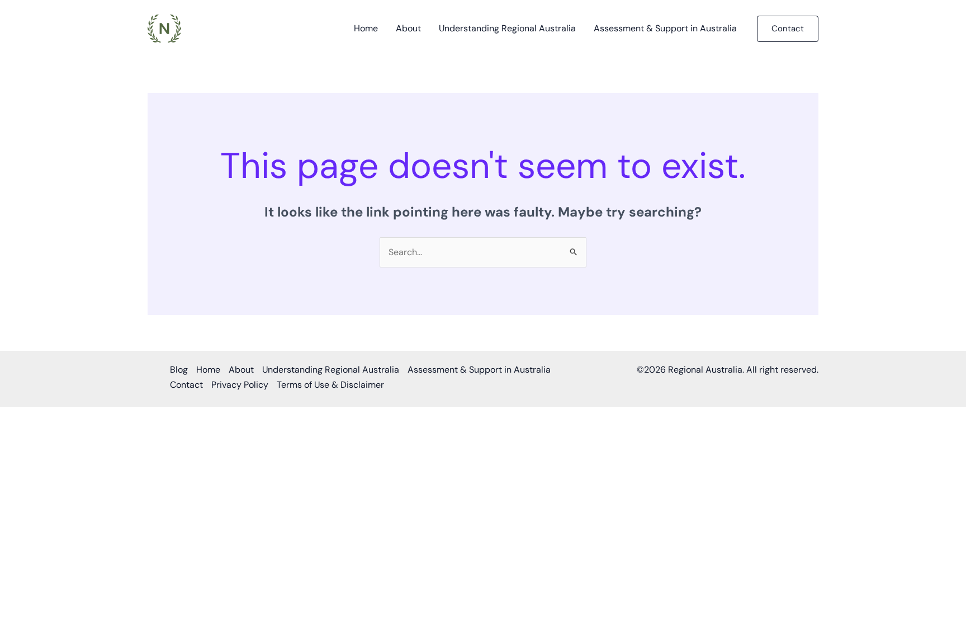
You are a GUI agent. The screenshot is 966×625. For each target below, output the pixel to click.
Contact (186, 385)
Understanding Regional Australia (507, 28)
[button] (787, 29)
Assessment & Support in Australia (665, 28)
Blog (179, 369)
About (408, 28)
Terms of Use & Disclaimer (330, 385)
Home (366, 28)
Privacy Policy (239, 385)
